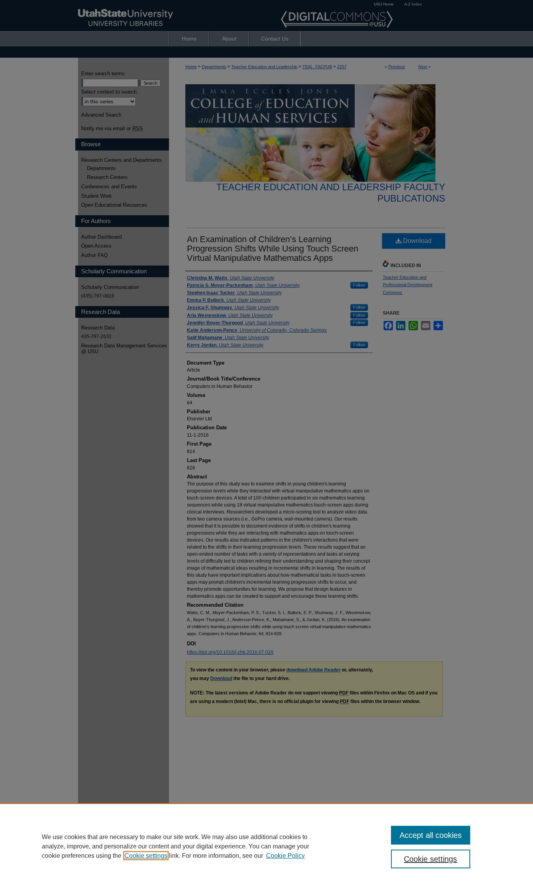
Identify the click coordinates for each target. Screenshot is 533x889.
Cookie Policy (285, 855)
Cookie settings (145, 855)
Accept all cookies (431, 835)
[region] (266, 846)
